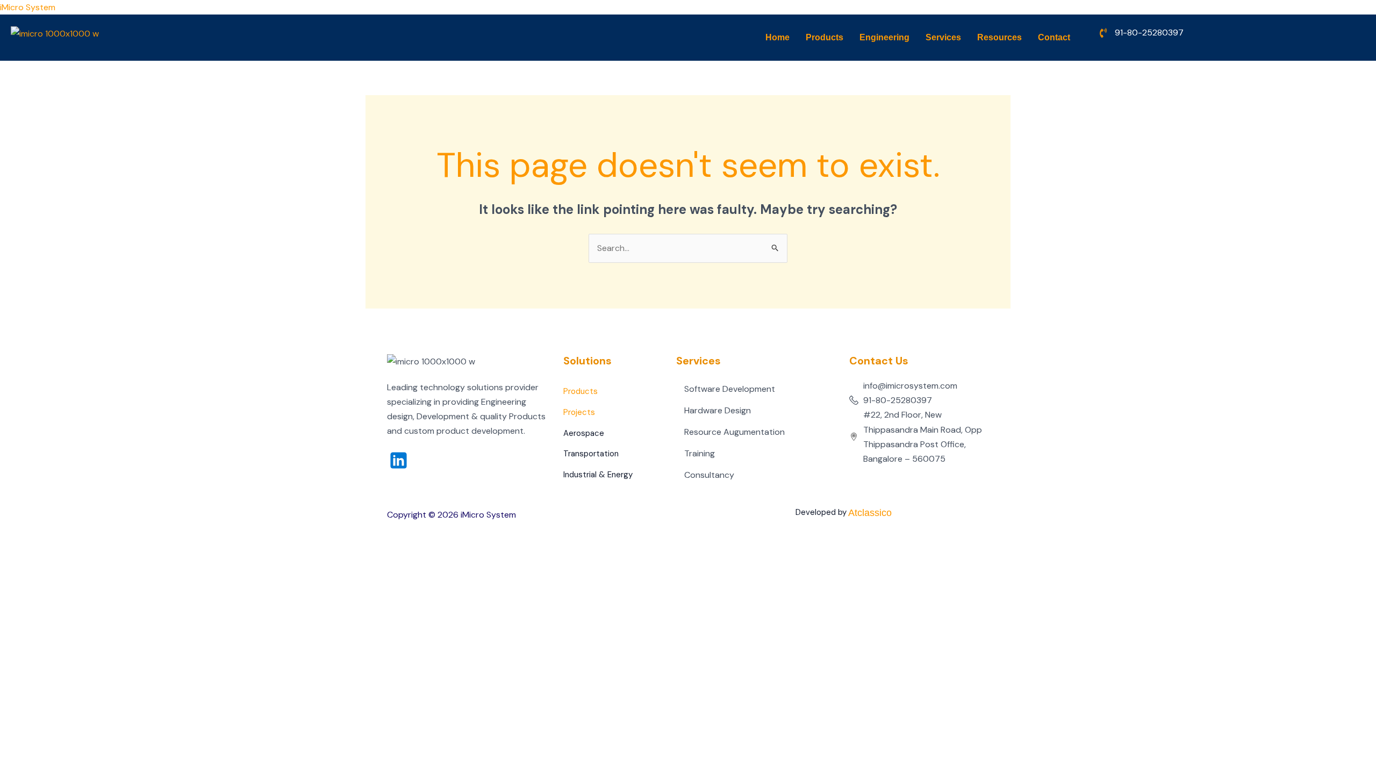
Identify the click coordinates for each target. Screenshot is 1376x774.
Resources (999, 37)
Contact (1054, 37)
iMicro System (27, 7)
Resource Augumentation (734, 432)
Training (699, 453)
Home (777, 37)
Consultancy (709, 475)
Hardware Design (717, 410)
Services (943, 37)
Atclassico (870, 512)
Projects (579, 412)
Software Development (729, 389)
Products (824, 37)
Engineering (884, 37)
